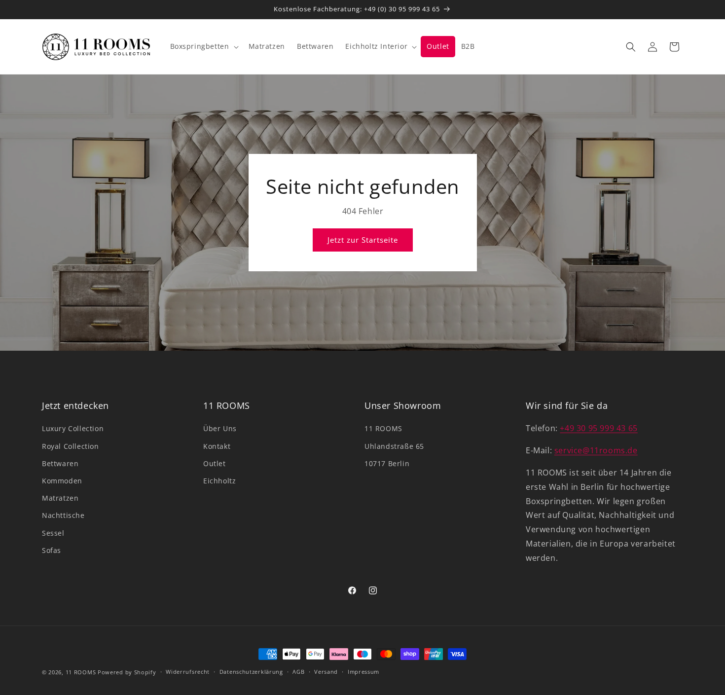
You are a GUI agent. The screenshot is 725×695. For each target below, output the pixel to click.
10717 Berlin (386, 463)
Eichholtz (219, 480)
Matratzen (60, 498)
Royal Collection (70, 446)
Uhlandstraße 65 (394, 446)
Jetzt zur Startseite (362, 240)
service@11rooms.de (596, 450)
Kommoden (62, 480)
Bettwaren (60, 463)
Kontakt (216, 446)
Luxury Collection (73, 428)
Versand (326, 671)
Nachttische (63, 515)
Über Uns (220, 428)
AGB (298, 671)
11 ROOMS (383, 428)
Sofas (51, 550)
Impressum (363, 671)
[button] (203, 46)
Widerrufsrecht (188, 671)
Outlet (214, 463)
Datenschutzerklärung (251, 671)
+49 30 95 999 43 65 (598, 428)
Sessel (53, 533)
